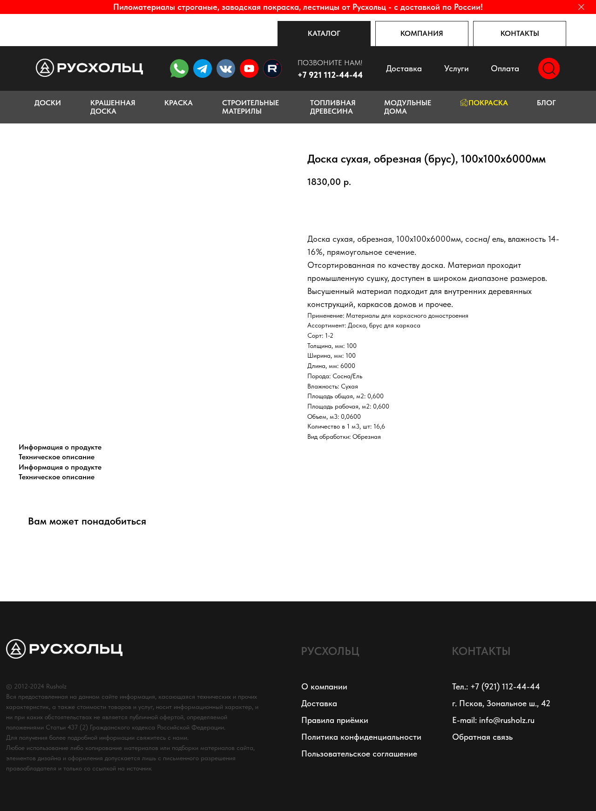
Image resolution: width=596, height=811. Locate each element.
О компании (324, 686)
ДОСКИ (47, 102)
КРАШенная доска (112, 107)
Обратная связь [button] (482, 737)
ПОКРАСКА (488, 102)
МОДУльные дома (407, 107)
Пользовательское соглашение (359, 753)
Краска (178, 102)
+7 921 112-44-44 (330, 75)
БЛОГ (546, 102)
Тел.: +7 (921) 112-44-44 (496, 686)
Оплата (505, 68)
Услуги (456, 68)
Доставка (404, 68)
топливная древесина (333, 107)
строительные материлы (250, 107)
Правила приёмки (334, 720)
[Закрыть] (581, 7)
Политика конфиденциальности (361, 737)
